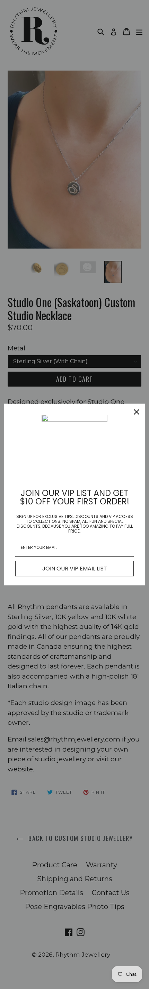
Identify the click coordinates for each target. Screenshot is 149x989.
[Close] (136, 412)
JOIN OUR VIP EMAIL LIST (74, 569)
